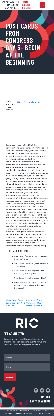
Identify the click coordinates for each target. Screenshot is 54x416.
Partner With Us (40, 401)
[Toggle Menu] (49, 5)
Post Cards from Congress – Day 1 (30, 278)
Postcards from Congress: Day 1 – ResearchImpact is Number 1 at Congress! (30, 285)
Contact (45, 397)
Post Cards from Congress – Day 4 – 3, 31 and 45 (15, 303)
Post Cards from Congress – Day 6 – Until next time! (35, 303)
